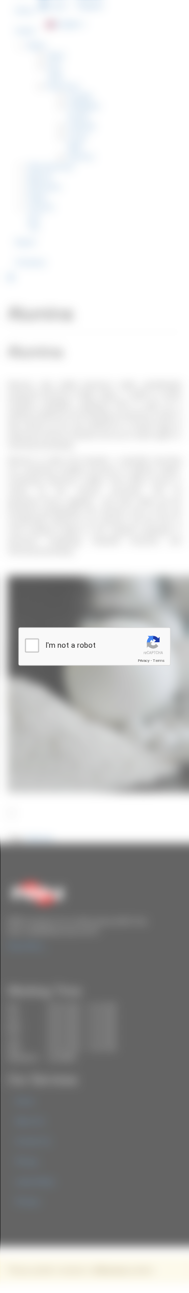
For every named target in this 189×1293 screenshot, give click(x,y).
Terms (159, 660)
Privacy (144, 660)
